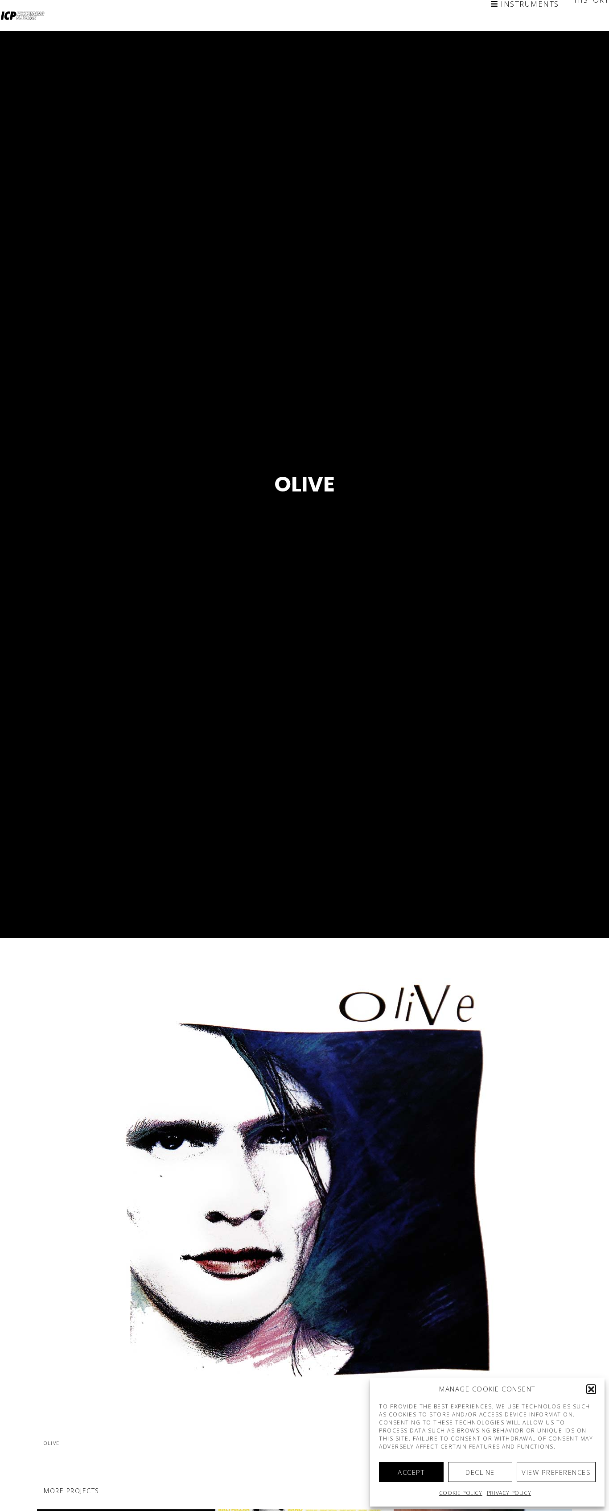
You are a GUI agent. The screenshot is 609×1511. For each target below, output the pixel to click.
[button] (591, 1389)
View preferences (556, 1472)
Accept (411, 1472)
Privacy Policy (509, 1493)
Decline (480, 1472)
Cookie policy (460, 1493)
